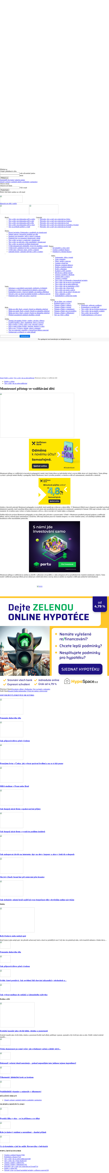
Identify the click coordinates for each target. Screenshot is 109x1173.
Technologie (81, 303)
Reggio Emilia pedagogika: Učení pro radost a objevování (27, 691)
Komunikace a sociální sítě (90, 307)
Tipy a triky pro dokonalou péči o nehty (22, 219)
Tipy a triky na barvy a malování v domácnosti (24, 240)
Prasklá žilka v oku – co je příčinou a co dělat (20, 1118)
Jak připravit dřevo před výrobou (15, 741)
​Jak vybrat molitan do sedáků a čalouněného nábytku (23, 995)
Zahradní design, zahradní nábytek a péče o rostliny (26, 252)
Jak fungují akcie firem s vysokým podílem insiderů (22, 831)
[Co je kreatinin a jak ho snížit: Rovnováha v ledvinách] (5, 1142)
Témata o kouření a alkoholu (64, 275)
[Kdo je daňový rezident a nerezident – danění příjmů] (5, 1128)
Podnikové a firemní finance (62, 252)
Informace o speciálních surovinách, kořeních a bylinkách (28, 288)
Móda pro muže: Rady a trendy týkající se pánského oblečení (29, 311)
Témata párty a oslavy (62, 276)
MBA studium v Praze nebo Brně (14, 786)
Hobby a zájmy (8, 378)
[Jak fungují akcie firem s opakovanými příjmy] (11, 805)
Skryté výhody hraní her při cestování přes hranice (22, 877)
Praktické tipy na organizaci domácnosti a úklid (24, 238)
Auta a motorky (60, 259)
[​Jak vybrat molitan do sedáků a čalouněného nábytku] (5, 990)
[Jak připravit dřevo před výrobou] (11, 737)
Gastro (7, 286)
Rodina (52, 299)
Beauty (7, 217)
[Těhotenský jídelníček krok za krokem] (5, 1073)
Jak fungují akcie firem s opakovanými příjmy (20, 809)
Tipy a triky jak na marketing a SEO (67, 286)
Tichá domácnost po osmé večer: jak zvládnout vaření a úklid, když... (30, 1049)
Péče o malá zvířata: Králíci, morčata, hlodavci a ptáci (26, 326)
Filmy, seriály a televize (63, 261)
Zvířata (7, 319)
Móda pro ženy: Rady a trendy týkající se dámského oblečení (29, 313)
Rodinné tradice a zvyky (62, 303)
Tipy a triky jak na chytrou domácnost (94, 309)
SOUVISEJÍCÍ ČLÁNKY (9, 695)
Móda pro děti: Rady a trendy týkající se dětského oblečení (28, 309)
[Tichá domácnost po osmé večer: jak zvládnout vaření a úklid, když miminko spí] (5, 1045)
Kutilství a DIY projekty (63, 271)
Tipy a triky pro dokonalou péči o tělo (21, 223)
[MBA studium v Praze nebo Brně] (11, 782)
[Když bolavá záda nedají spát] (17, 932)
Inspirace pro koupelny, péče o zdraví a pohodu (24, 236)
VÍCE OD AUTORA (26, 695)
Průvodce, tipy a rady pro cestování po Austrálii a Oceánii (59, 225)
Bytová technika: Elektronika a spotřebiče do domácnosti (28, 232)
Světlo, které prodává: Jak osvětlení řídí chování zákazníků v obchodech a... (33, 980)
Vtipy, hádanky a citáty (63, 294)
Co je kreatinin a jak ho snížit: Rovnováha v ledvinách (24, 1146)
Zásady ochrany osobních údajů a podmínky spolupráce (18, 182)
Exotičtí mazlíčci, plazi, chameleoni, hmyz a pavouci (26, 322)
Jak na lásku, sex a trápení (63, 301)
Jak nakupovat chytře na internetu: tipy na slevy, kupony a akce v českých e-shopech (37, 854)
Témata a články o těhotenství (64, 313)
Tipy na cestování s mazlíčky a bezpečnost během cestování (29, 330)
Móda (6, 307)
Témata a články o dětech (62, 305)
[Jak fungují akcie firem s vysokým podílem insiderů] (11, 827)
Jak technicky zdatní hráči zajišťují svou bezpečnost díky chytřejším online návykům (37, 900)
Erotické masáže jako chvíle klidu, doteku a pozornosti (24, 1031)
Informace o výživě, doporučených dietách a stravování (27, 290)
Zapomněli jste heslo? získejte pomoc (12, 180)
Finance (51, 246)
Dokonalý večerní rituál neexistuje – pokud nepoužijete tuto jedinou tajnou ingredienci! (38, 1063)
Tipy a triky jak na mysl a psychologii (67, 282)
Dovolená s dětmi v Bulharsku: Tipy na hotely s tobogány (30, 689)
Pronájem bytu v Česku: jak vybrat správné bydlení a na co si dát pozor (31, 763)
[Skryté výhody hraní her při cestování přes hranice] (11, 873)
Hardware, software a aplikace (91, 305)
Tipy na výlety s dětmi (61, 315)
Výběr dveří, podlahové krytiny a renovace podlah (25, 248)
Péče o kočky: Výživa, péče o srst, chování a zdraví (26, 324)
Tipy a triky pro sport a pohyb (65, 290)
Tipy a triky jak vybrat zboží (64, 288)
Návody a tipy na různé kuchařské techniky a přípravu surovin (29, 294)
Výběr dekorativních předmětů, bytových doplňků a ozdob (28, 246)
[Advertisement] (54, 357)
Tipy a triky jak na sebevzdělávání (66, 284)
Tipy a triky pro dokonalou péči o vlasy (22, 225)
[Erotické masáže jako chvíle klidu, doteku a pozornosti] (17, 1027)
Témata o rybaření (61, 278)
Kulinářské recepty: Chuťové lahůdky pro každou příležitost (29, 292)
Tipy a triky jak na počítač (90, 313)
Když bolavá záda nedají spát (13, 936)
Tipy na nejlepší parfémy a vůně (19, 227)
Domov (7, 230)
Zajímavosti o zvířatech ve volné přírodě (22, 332)
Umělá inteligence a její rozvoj (91, 315)
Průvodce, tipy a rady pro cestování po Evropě (55, 227)
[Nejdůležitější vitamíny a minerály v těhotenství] (5, 1087)
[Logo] (14, 213)
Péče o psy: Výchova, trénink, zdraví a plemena (25, 328)
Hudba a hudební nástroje (63, 267)
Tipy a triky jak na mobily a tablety (93, 311)
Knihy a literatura (61, 269)
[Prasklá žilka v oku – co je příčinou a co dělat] (4, 1114)
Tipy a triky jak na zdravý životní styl (67, 292)
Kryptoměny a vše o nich (61, 248)
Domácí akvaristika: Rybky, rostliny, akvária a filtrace (26, 321)
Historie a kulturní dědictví (64, 265)
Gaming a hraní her (61, 263)
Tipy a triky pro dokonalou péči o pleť (21, 221)
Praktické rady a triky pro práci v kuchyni (22, 296)
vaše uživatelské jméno (27, 173)
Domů (2, 378)
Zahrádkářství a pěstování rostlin (66, 296)
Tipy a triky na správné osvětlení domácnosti (23, 244)
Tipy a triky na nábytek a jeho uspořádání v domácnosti (27, 242)
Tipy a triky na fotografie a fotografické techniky (71, 280)
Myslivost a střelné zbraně (63, 273)
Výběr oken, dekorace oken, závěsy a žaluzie (24, 250)
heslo (21, 175)
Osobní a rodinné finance (61, 250)
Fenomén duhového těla (10, 718)
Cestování (39, 217)
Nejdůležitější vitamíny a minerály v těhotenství (20, 1091)
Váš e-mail (23, 188)
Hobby (53, 255)
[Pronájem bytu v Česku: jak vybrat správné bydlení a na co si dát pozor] (11, 759)
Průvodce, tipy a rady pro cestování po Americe (56, 221)
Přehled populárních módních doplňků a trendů (24, 315)
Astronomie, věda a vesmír (64, 257)
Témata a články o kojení (62, 307)
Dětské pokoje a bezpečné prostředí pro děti (23, 234)
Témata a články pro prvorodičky (65, 311)
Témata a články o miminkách (64, 309)
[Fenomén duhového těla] (11, 714)
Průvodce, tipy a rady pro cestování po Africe (55, 219)
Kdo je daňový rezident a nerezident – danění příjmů (23, 1132)
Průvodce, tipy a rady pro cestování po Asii (54, 223)
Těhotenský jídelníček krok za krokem (17, 1077)
